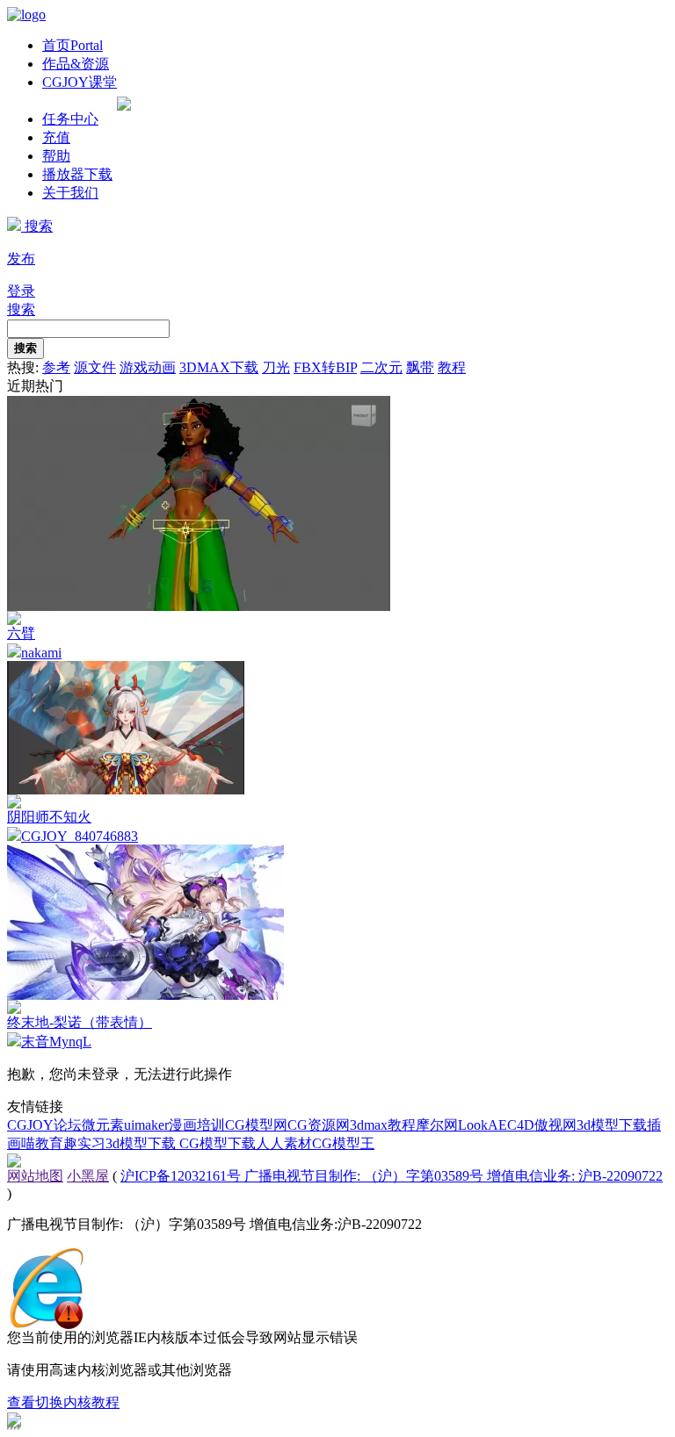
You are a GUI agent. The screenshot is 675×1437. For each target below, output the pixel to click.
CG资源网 (318, 1124)
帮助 (56, 155)
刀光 (276, 367)
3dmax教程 (383, 1124)
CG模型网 (256, 1124)
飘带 (420, 367)
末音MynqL (56, 1041)
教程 (452, 367)
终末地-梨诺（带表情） (79, 1022)
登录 (21, 291)
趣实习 (84, 1143)
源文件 (95, 367)
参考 (56, 367)
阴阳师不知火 (49, 816)
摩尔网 (437, 1124)
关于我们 (70, 192)
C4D (520, 1124)
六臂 (21, 633)
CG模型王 (343, 1143)
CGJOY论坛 (44, 1124)
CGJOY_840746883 (79, 836)
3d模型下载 (612, 1124)
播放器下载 (77, 174)
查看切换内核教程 (63, 1402)
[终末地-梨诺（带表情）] (145, 995)
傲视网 (555, 1124)
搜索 (37, 226)
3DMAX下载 (218, 367)
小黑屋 (88, 1175)
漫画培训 (197, 1124)
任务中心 (70, 118)
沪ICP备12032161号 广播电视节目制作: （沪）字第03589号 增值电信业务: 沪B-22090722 (391, 1175)
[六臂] (198, 606)
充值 (56, 137)
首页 (72, 45)
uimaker (146, 1124)
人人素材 (284, 1143)
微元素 (103, 1124)
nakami (41, 652)
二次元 (381, 367)
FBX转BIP (325, 367)
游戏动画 (148, 367)
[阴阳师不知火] (125, 789)
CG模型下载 (217, 1143)
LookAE (482, 1124)
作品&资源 (75, 63)
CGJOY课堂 (79, 82)
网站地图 (35, 1175)
